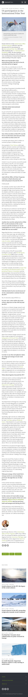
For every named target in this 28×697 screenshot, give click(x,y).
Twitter (3, 545)
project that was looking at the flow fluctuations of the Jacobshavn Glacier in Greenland (14, 269)
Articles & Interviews (7, 680)
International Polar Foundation (14, 694)
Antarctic (5, 554)
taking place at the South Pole (10, 338)
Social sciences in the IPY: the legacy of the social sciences (13, 587)
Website (8, 545)
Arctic (12, 554)
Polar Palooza (14, 145)
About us (4, 684)
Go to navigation (25, 2)
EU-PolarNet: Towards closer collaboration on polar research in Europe (13, 636)
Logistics (18, 554)
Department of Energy (8, 385)
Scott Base (9, 420)
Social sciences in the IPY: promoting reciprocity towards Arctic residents (14, 611)
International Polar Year (10, 49)
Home (3, 677)
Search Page (22, 2)
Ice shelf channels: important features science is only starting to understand (13, 662)
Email (8, 689)
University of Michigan (17, 537)
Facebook (5, 545)
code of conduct (6, 241)
